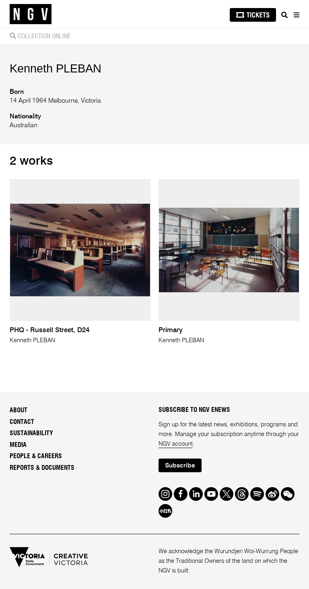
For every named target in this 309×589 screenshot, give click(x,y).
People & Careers (36, 456)
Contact (22, 422)
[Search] (284, 15)
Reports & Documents (42, 468)
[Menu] (296, 15)
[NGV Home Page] (31, 14)
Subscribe (180, 466)
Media (18, 445)
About (18, 410)
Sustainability (31, 433)
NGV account (176, 444)
